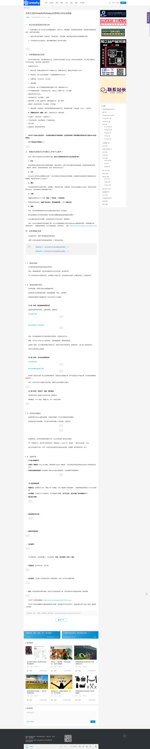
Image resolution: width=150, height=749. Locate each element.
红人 (104, 195)
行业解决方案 (106, 198)
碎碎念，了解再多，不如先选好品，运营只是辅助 (61, 663)
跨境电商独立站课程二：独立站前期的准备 (36, 692)
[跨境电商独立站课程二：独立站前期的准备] (37, 682)
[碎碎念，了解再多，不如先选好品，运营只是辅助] (61, 653)
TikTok (106, 136)
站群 (76, 2)
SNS (104, 124)
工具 (28, 647)
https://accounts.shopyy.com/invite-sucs (83, 226)
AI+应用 (82, 2)
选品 (49, 17)
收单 (57, 2)
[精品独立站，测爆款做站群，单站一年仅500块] (61, 682)
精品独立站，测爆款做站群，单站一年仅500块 (61, 692)
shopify (106, 182)
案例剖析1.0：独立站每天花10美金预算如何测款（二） (52, 251)
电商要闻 (105, 192)
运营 (104, 201)
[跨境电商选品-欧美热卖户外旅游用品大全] (85, 653)
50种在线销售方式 (108, 109)
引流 (66, 2)
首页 (46, 2)
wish (105, 163)
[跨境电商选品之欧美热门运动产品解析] (85, 682)
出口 (104, 152)
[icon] (124, 736)
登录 (113, 2)
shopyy (106, 185)
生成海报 (74, 746)
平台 (104, 158)
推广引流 (105, 170)
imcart (106, 179)
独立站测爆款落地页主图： (36, 368)
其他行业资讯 (106, 149)
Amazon (106, 160)
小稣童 (27, 17)
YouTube (106, 139)
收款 (104, 173)
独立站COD (106, 189)
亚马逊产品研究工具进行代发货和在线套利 (36, 663)
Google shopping (107, 115)
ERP (104, 112)
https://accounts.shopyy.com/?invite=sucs (57, 600)
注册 (117, 2)
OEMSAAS (105, 121)
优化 (71, 2)
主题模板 (105, 143)
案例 (62, 2)
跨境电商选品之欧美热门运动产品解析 (85, 692)
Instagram (107, 129)
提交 (93, 721)
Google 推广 (106, 118)
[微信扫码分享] (79, 746)
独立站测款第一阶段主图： (36, 325)
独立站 (51, 2)
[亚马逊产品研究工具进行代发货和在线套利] (37, 653)
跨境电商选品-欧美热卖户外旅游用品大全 (84, 663)
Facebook (107, 126)
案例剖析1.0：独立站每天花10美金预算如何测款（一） (52, 247)
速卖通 (106, 166)
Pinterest (106, 133)
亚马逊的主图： (33, 314)
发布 (124, 2)
